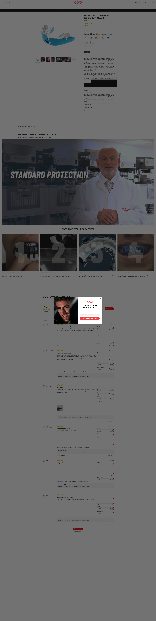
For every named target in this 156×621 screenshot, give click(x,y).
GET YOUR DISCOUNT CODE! (90, 318)
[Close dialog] (100, 298)
